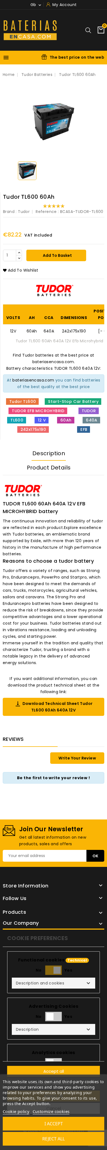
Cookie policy (16, 1111)
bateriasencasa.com (33, 380)
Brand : (10, 211)
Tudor (24, 211)
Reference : (47, 211)
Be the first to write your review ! (53, 778)
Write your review (77, 758)
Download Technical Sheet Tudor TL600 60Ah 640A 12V (54, 707)
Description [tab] (48, 453)
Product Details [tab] (49, 467)
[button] (53, 983)
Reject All (53, 1139)
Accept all (53, 1071)
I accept (53, 1124)
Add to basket (57, 255)
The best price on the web (77, 57)
